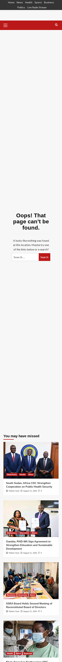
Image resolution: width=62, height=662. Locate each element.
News (20, 2)
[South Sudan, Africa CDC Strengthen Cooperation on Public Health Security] (31, 460)
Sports (38, 2)
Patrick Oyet (14, 491)
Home (11, 2)
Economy (22, 595)
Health (28, 2)
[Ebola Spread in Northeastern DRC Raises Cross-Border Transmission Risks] (31, 639)
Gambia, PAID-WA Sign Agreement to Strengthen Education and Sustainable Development (29, 545)
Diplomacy (12, 474)
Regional (28, 653)
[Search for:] (25, 257)
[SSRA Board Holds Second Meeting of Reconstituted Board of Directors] (31, 580)
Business (49, 2)
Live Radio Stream (36, 7)
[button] (6, 25)
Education (24, 533)
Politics (21, 7)
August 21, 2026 (30, 491)
